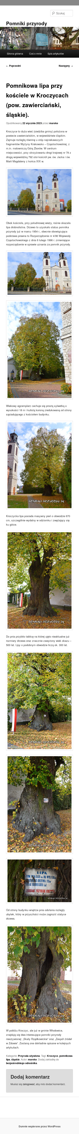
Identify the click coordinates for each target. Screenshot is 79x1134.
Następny (66, 66)
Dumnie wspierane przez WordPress (40, 1126)
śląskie (15, 1059)
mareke (53, 123)
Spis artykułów (56, 53)
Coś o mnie (35, 53)
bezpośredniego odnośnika (21, 1063)
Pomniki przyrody (26, 23)
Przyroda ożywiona (29, 1056)
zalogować (29, 1084)
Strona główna (15, 53)
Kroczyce (52, 1056)
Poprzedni (13, 66)
